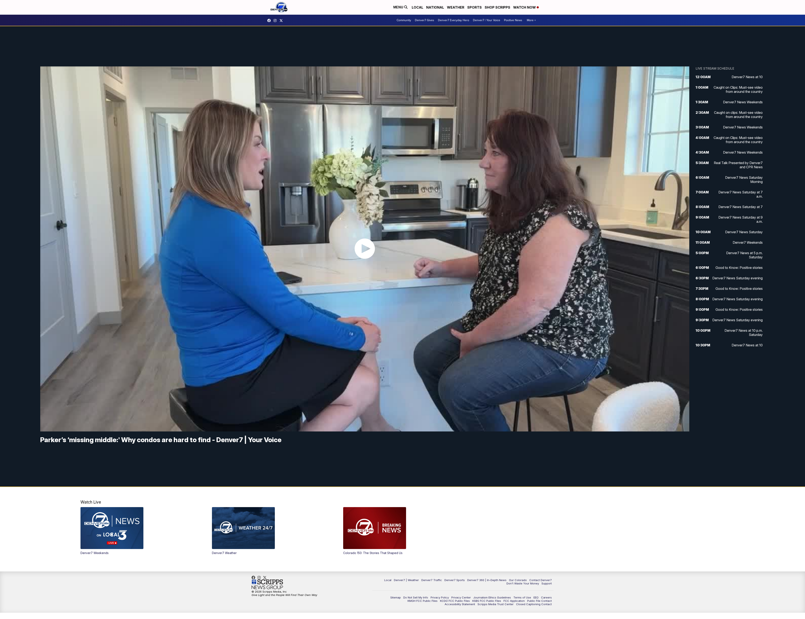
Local (417, 7)
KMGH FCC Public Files (423, 600)
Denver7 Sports (454, 580)
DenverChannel (282, 20)
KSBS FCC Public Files (486, 600)
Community (404, 20)
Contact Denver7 (540, 580)
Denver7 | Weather (406, 580)
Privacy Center (461, 597)
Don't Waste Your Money (522, 583)
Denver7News (270, 20)
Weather (455, 7)
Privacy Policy (440, 597)
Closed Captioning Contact (534, 604)
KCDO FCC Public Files (455, 600)
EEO (536, 597)
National (435, 7)
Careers (546, 597)
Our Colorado (518, 580)
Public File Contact (539, 600)
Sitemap (395, 597)
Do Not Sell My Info (415, 597)
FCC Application (514, 600)
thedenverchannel (276, 20)
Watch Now (525, 7)
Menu (398, 7)
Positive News (513, 20)
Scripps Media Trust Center (496, 604)
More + (531, 20)
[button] (139, 531)
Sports (474, 7)
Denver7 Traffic (431, 580)
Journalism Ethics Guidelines (492, 597)
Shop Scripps (497, 7)
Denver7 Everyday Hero (453, 20)
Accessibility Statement (460, 604)
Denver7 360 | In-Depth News (486, 580)
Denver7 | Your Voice (486, 20)
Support (546, 583)
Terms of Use (522, 597)
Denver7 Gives (424, 20)
